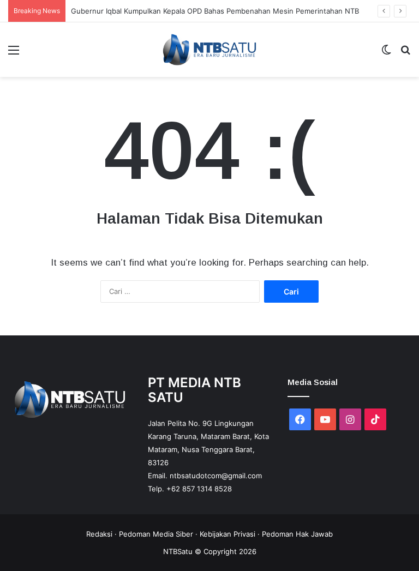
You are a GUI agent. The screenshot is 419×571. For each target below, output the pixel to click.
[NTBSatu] (209, 49)
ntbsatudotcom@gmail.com (216, 475)
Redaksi (99, 534)
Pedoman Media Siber (156, 534)
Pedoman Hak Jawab (297, 534)
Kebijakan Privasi (227, 534)
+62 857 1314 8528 (199, 488)
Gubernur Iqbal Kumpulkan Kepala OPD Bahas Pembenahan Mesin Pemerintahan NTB (215, 11)
